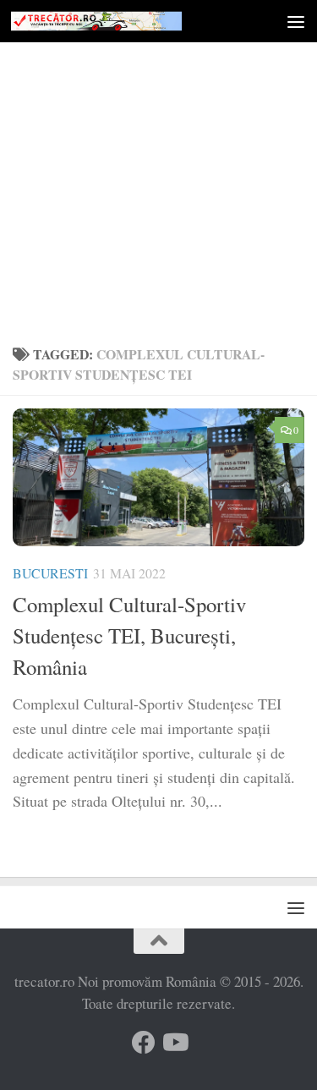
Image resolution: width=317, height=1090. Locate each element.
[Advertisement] (158, 167)
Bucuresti (50, 573)
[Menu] (296, 21)
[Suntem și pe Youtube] (174, 1042)
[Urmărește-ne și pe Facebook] (144, 1042)
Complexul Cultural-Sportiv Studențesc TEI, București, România (129, 636)
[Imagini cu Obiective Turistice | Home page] (125, 20)
